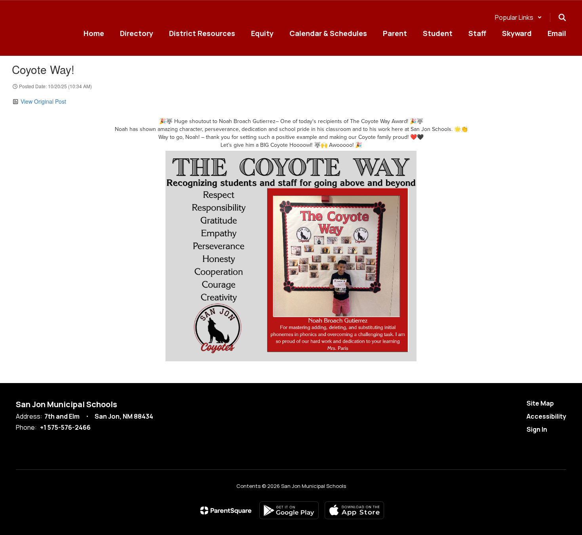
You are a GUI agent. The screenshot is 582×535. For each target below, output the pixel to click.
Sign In (537, 429)
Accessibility (546, 416)
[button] (518, 17)
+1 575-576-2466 (65, 427)
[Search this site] (562, 17)
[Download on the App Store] (354, 510)
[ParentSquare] (225, 510)
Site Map (540, 403)
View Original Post (43, 101)
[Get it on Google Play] (289, 510)
